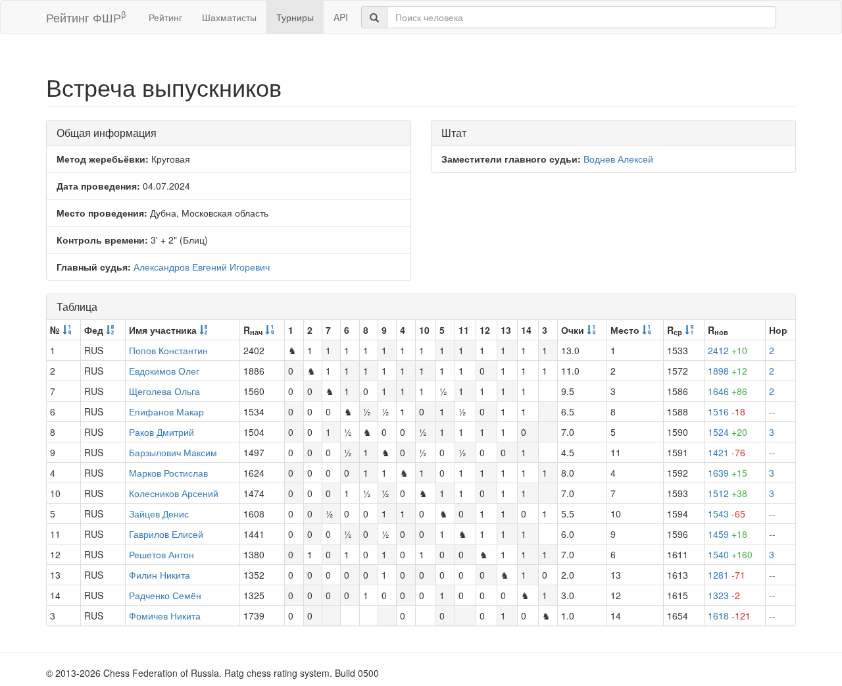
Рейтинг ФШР (86, 17)
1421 (726, 452)
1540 (730, 554)
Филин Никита (159, 574)
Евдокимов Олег (164, 370)
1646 (727, 391)
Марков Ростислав (168, 472)
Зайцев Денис (159, 513)
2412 (727, 350)
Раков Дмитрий (161, 431)
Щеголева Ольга (164, 391)
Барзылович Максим (173, 452)
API (341, 17)
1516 (726, 411)
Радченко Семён (165, 595)
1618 (729, 615)
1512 (727, 493)
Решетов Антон (161, 554)
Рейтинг (165, 17)
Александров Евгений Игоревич (202, 266)
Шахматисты (229, 17)
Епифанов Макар (166, 411)
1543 (726, 513)
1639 (727, 472)
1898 (727, 370)
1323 (724, 595)
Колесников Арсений (173, 493)
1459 (727, 534)
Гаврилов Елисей (166, 534)
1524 (727, 431)
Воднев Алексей (618, 158)
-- (772, 411)
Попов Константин (168, 350)
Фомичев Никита (165, 615)
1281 (726, 574)
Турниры (295, 17)
